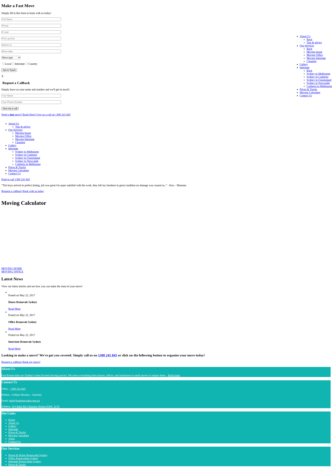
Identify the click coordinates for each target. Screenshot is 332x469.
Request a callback (11, 191)
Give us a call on (53, 114)
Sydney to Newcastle (26, 161)
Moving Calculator (18, 170)
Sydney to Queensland (27, 157)
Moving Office (23, 136)
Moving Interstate (24, 139)
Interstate (13, 148)
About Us (13, 123)
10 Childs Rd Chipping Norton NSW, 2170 (35, 406)
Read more (174, 375)
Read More (14, 308)
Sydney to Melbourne (27, 151)
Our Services (15, 129)
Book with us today (33, 191)
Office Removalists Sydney (23, 458)
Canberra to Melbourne (28, 164)
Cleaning (20, 142)
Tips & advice (22, 126)
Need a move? (18, 114)
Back (309, 39)
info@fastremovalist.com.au (24, 400)
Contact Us (14, 173)
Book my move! (31, 362)
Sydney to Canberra (26, 154)
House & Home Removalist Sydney (28, 455)
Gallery (12, 145)
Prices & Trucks (17, 167)
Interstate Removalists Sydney (24, 461)
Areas (11, 438)
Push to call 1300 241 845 (15, 179)
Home (11, 419)
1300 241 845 (107, 355)
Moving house (23, 133)
